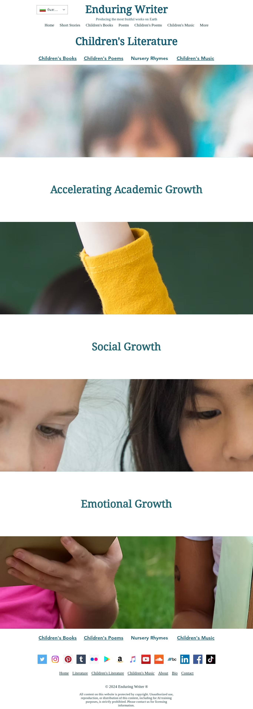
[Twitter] (42, 659)
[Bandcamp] (172, 659)
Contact (187, 673)
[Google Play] (107, 659)
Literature (80, 673)
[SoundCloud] (159, 659)
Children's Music (141, 673)
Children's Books (58, 58)
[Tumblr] (81, 659)
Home (64, 673)
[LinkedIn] (184, 659)
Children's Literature (107, 673)
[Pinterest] (68, 659)
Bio (175, 673)
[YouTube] (146, 659)
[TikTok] (210, 659)
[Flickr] (94, 659)
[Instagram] (55, 659)
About (163, 673)
